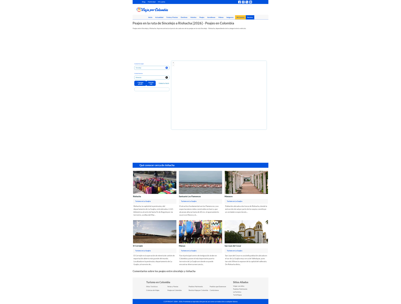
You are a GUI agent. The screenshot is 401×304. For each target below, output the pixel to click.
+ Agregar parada (140, 83)
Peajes (201, 17)
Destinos (184, 17)
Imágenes (230, 17)
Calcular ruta (151, 83)
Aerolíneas (211, 17)
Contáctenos (214, 290)
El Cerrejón (138, 246)
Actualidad (159, 17)
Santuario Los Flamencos (190, 196)
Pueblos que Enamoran (218, 286)
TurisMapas (237, 295)
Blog (143, 2)
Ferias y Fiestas (172, 17)
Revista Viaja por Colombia (198, 290)
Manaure (229, 196)
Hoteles (193, 17)
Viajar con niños (238, 286)
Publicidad (151, 2)
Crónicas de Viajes (152, 290)
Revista (250, 17)
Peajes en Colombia (174, 290)
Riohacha (137, 196)
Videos (220, 17)
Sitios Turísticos (152, 286)
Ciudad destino (138, 73)
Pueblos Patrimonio (196, 286)
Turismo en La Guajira (143, 201)
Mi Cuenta (240, 17)
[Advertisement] (195, 46)
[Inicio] (162, 10)
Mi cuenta (161, 2)
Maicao (182, 246)
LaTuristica (237, 292)
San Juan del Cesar (233, 246)
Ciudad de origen (139, 64)
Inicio (150, 17)
